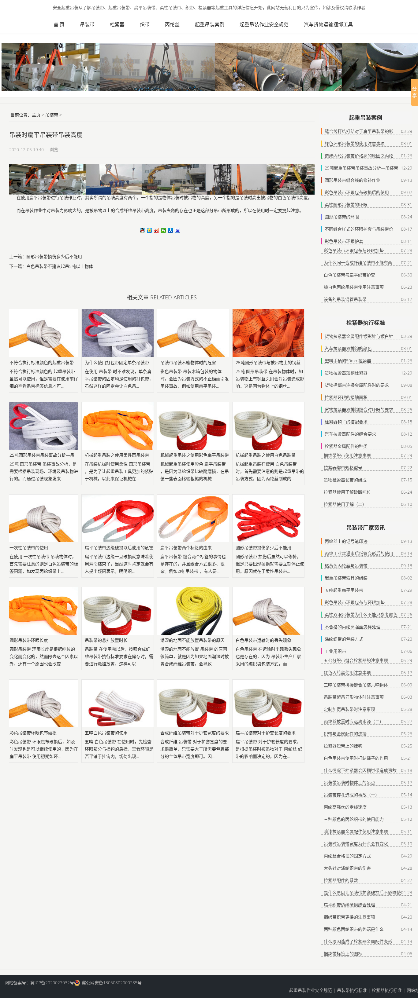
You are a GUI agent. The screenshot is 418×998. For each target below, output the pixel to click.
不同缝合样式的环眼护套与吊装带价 (359, 229)
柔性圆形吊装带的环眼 (346, 204)
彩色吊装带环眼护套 (344, 241)
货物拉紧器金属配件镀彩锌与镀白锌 (359, 336)
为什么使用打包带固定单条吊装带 (117, 362)
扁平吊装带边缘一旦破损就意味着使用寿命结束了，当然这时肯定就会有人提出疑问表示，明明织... (119, 564)
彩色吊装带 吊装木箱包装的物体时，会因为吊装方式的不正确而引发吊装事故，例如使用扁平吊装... (194, 378)
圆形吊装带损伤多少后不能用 (54, 256)
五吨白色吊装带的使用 (106, 733)
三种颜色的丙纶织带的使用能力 (354, 819)
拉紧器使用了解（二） (345, 504)
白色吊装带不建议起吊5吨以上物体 (59, 266)
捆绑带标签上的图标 (343, 953)
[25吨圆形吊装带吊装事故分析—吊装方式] (42, 426)
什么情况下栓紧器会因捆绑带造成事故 (360, 770)
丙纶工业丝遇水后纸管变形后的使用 (359, 553)
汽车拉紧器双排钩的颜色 (348, 348)
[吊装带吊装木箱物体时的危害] (193, 333)
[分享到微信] (163, 230)
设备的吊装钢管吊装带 (345, 299)
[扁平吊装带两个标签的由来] (193, 518)
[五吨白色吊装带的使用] (117, 703)
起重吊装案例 (209, 24)
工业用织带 (335, 651)
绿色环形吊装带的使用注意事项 (355, 143)
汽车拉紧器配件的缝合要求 (350, 434)
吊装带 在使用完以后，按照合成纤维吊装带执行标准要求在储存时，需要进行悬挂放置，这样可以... (119, 656)
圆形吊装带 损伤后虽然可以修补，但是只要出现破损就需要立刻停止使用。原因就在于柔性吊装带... (270, 564)
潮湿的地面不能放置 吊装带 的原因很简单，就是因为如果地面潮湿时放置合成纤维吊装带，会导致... (194, 656)
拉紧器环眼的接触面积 (346, 397)
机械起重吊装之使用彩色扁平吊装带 (194, 455)
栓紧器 (117, 24)
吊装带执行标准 (352, 990)
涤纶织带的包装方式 (344, 639)
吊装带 (87, 24)
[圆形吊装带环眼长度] (42, 611)
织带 (145, 24)
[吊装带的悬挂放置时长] (117, 611)
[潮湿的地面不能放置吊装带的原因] (193, 611)
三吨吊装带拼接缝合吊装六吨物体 (356, 685)
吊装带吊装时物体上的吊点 (349, 782)
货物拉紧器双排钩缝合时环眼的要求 (359, 409)
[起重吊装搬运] (23, 23)
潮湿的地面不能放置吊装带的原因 (192, 640)
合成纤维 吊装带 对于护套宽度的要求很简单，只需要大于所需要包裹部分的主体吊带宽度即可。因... (194, 749)
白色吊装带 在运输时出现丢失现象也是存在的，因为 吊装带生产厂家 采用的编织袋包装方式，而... (268, 656)
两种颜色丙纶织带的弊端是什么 (354, 929)
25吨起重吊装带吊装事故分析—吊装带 (361, 168)
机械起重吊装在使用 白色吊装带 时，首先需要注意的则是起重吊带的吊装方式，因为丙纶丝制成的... (270, 471)
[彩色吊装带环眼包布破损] (42, 703)
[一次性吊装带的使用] (42, 518)
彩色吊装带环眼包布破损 (33, 733)
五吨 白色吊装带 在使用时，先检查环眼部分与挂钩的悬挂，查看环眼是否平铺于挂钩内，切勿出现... (119, 749)
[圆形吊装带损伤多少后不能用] (268, 518)
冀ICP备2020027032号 (52, 982)
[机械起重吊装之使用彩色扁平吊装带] (193, 426)
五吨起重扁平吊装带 (344, 590)
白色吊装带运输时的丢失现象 (263, 640)
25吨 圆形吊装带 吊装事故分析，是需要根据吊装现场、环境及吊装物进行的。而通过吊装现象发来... (43, 471)
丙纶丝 (172, 24)
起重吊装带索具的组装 (346, 578)
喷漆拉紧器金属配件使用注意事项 (356, 831)
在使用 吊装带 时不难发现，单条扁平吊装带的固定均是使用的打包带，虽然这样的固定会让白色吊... (119, 378)
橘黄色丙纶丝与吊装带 (346, 565)
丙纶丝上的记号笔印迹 (346, 541)
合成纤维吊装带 (130, 210)
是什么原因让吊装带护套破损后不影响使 (362, 892)
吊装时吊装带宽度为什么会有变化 (356, 843)
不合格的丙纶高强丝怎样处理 (352, 627)
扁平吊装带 (40, 198)
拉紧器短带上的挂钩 (343, 746)
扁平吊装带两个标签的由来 (186, 547)
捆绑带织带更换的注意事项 (349, 917)
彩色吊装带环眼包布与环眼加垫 (354, 250)
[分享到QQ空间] (149, 230)
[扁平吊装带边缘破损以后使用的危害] (117, 518)
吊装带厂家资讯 (365, 527)
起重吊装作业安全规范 (264, 24)
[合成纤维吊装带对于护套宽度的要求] (193, 703)
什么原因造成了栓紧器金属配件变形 (358, 941)
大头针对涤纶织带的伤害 (347, 868)
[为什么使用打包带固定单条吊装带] (117, 333)
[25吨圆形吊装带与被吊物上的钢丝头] (268, 333)
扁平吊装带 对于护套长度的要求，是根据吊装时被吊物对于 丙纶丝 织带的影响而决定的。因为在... (269, 749)
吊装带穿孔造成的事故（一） (351, 795)
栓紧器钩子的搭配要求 (346, 422)
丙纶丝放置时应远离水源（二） (354, 721)
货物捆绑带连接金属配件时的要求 (357, 385)
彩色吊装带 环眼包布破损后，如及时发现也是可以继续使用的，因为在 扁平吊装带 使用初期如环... (43, 749)
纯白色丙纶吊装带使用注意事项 (354, 287)
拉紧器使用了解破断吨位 (347, 492)
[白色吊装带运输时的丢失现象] (268, 611)
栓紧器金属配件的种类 (346, 446)
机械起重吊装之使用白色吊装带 (266, 455)
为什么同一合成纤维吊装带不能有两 (358, 262)
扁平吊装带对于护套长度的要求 (266, 733)
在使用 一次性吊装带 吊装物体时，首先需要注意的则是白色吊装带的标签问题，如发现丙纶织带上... (43, 564)
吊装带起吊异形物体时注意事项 (354, 697)
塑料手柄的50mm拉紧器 (348, 361)
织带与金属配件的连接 (345, 734)
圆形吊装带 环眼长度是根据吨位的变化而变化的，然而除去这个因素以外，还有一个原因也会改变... (43, 656)
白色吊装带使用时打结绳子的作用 (356, 758)
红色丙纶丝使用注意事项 (347, 672)
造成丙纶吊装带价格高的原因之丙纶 (359, 156)
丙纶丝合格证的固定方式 (347, 856)
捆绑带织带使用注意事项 (347, 455)
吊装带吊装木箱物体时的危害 (188, 362)
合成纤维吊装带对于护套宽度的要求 (194, 733)
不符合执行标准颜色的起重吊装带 (41, 362)
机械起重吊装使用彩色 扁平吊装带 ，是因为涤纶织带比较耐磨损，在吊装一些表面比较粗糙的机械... (194, 471)
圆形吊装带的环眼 (342, 217)
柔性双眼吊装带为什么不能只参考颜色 (361, 614)
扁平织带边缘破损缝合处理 (349, 905)
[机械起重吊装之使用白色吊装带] (268, 426)
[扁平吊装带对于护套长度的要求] (268, 703)
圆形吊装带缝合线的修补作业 (352, 180)
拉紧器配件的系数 (341, 880)
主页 (36, 115)
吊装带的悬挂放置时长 (106, 640)
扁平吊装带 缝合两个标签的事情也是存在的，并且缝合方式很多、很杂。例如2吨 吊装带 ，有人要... (193, 564)
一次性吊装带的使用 (28, 547)
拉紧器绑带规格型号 (343, 467)
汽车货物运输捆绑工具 (328, 24)
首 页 (59, 24)
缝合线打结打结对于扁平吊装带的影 (359, 131)
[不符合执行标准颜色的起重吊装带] (42, 333)
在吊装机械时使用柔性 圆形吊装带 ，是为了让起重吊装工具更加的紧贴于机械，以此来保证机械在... (119, 471)
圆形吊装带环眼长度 (28, 640)
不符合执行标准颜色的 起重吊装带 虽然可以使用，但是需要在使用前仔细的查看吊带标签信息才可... (43, 378)
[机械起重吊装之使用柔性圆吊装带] (117, 426)
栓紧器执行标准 (365, 322)
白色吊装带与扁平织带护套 (349, 275)
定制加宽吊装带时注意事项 (349, 709)
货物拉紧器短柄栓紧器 (346, 373)
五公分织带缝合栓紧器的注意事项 (356, 660)
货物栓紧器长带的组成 (345, 480)
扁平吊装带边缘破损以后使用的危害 (119, 547)
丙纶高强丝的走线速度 (345, 807)
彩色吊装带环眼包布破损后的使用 (357, 192)
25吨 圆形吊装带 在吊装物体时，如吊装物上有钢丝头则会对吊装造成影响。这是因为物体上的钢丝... (270, 378)
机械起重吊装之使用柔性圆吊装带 (117, 455)
